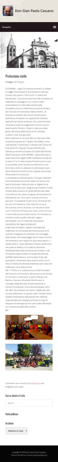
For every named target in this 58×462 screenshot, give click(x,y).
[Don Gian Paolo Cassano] (29, 13)
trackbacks (35, 383)
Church (14, 455)
